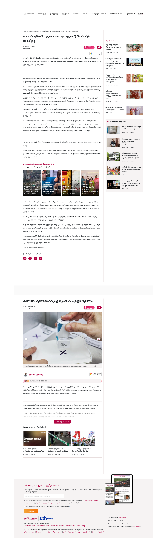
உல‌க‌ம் (76, 13)
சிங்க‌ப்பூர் (42, 13)
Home (24, 31)
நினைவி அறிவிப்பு (99, 532)
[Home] (46, 518)
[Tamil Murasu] (30, 518)
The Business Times (43, 526)
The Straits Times (29, 526)
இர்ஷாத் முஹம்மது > (36, 374)
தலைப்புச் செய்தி (34, 31)
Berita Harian (65, 526)
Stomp (83, 526)
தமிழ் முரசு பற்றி (29, 532)
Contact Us (122, 517)
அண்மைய (29, 13)
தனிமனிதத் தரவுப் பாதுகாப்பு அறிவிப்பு (49, 503)
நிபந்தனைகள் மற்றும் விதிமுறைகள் (49, 532)
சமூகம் (85, 13)
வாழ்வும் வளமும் (99, 13)
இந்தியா (65, 13)
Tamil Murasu (75, 526)
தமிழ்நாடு (54, 13)
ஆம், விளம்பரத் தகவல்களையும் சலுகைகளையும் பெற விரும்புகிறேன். (48, 507)
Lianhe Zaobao (55, 526)
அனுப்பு (31, 511)
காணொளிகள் (116, 13)
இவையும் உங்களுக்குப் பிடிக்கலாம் (37, 164)
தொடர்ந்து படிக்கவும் (62, 422)
